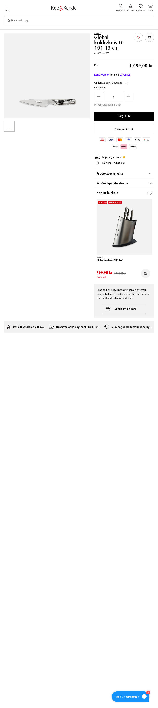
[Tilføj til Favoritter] (149, 37)
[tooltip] (138, 37)
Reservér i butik (124, 129)
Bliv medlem (100, 88)
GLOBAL (97, 33)
